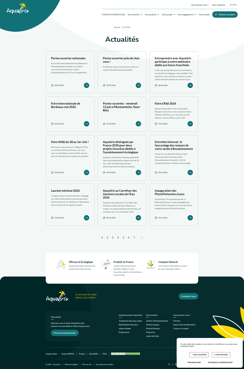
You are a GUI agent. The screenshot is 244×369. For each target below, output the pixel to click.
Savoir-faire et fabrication (184, 324)
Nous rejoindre (218, 5)
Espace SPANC (68, 353)
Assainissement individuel (130, 315)
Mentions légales (71, 364)
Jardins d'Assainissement (157, 321)
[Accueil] (18, 4)
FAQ (105, 353)
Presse (82, 353)
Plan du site (86, 364)
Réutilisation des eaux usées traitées (128, 326)
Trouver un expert (181, 328)
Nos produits (150, 14)
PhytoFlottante (153, 328)
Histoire (176, 321)
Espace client (51, 353)
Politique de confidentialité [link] (220, 362)
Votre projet (167, 14)
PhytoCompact (152, 324)
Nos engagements (185, 14)
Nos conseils (204, 14)
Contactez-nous (188, 296)
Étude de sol (124, 332)
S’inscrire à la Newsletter (64, 333)
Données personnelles (104, 364)
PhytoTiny (150, 332)
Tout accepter (199, 355)
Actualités (93, 353)
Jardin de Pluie (152, 336)
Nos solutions (134, 14)
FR (176, 364)
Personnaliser (194, 362)
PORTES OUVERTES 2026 (113, 14)
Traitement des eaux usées (130, 321)
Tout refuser (222, 355)
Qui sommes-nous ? (199, 5)
